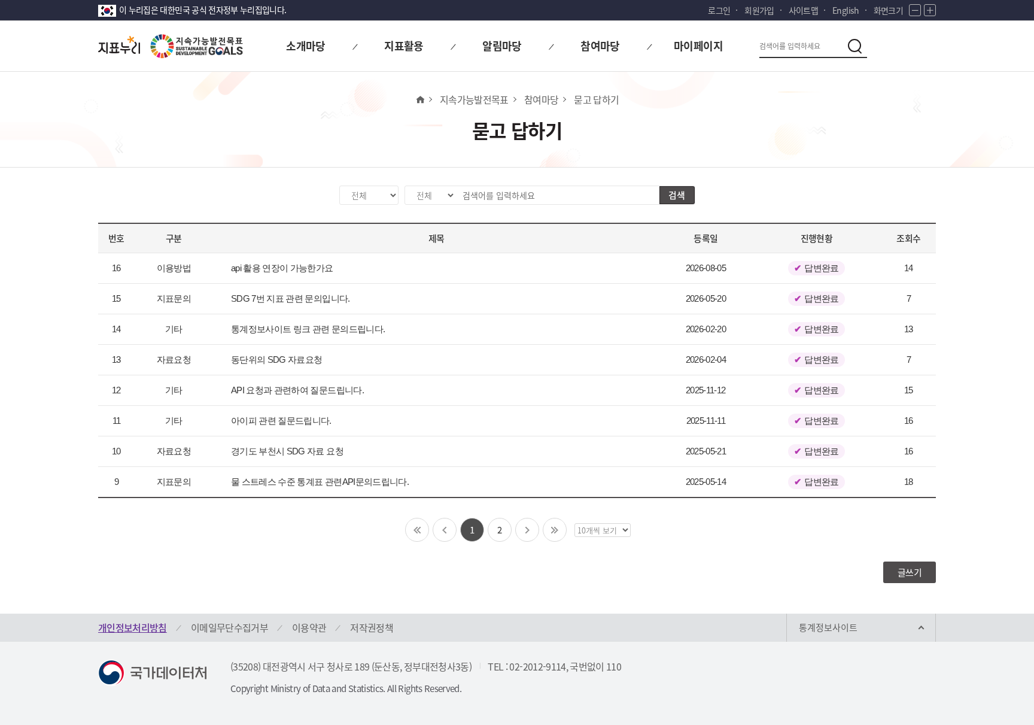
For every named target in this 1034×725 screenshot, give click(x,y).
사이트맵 (803, 10)
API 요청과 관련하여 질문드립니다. (297, 390)
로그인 (719, 10)
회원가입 (759, 10)
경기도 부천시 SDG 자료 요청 (287, 451)
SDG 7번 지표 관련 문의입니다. (290, 298)
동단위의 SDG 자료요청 (277, 359)
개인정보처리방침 (132, 627)
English (845, 10)
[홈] (419, 99)
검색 (676, 195)
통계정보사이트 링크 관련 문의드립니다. (308, 329)
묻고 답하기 (596, 99)
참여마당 (541, 99)
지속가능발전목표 (474, 99)
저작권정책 (371, 627)
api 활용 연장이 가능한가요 (282, 268)
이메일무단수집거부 (229, 627)
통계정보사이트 (828, 627)
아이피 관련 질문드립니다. (281, 420)
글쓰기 (910, 572)
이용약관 (309, 627)
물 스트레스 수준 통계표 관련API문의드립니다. (320, 482)
